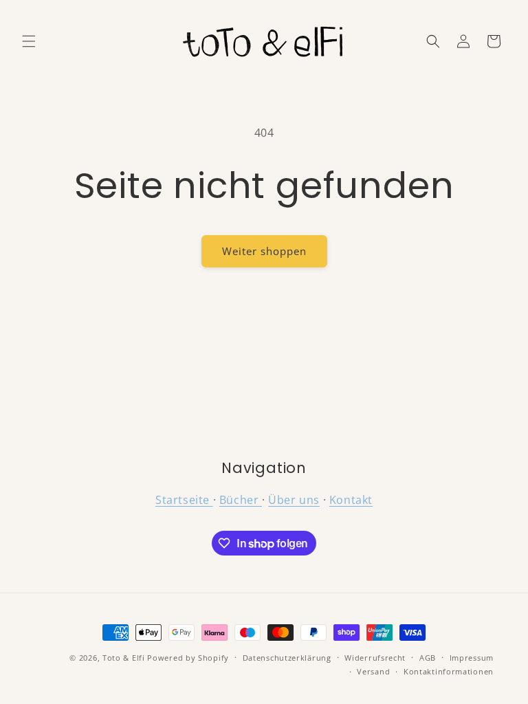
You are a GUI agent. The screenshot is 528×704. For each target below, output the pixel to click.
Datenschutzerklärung (287, 657)
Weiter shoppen (264, 251)
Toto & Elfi (123, 657)
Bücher (240, 499)
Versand (373, 671)
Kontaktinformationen (449, 671)
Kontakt (351, 499)
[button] (29, 41)
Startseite (184, 499)
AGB (427, 657)
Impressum (472, 657)
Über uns (294, 499)
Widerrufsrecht (375, 657)
